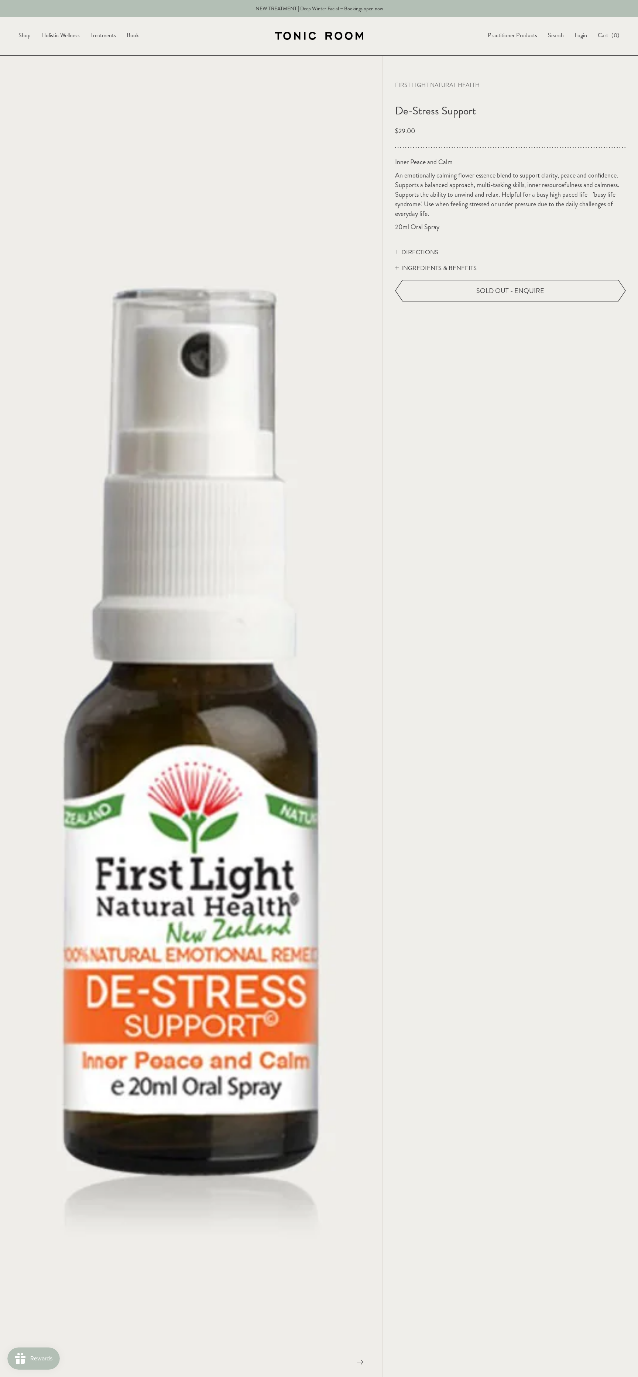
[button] (510, 252)
